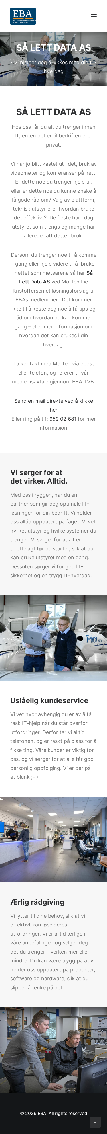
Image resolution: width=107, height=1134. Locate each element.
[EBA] (23, 16)
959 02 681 (62, 419)
